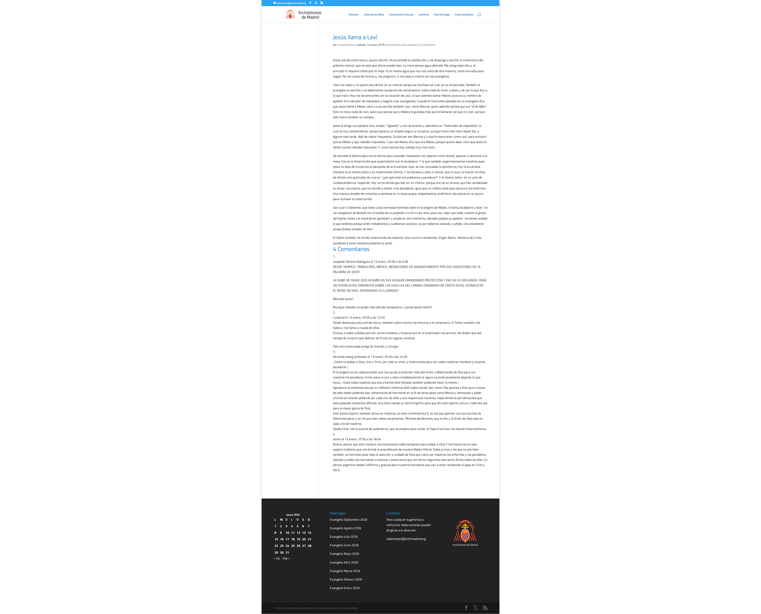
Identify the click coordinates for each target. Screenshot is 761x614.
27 (304, 545)
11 (293, 532)
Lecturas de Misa (374, 14)
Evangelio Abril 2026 (344, 562)
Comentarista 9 (346, 45)
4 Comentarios (426, 45)
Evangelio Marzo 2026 (345, 570)
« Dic (276, 558)
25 (293, 545)
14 (309, 532)
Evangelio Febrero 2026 (346, 579)
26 (298, 545)
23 (282, 545)
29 (276, 552)
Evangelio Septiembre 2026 (348, 519)
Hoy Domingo (442, 14)
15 (276, 539)
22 (276, 545)
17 (287, 539)
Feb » (286, 558)
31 (287, 552)
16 (282, 539)
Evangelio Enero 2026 (345, 587)
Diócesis (354, 14)
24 (287, 545)
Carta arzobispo (464, 14)
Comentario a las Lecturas (401, 45)
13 (304, 532)
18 (293, 539)
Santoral (424, 14)
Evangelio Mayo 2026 (344, 553)
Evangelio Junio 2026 (344, 545)
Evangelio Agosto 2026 (345, 528)
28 (309, 545)
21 (309, 539)
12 (298, 532)
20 (304, 539)
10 (287, 532)
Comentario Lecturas (401, 14)
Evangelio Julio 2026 (344, 536)
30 (282, 552)
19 (298, 539)
